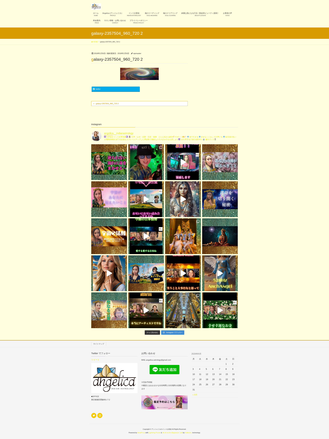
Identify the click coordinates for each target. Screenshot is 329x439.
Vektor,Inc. (188, 433)
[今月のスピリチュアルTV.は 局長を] (109, 310)
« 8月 (195, 395)
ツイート (95, 360)
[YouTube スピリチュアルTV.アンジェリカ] (109, 162)
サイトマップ (98, 344)
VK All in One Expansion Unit (172, 433)
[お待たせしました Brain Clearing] (183, 199)
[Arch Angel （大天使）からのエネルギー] (220, 273)
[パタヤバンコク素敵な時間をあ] (146, 162)
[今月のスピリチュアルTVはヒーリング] (146, 273)
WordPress (141, 433)
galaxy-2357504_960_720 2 (107, 103)
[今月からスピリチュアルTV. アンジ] (220, 162)
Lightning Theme (155, 433)
